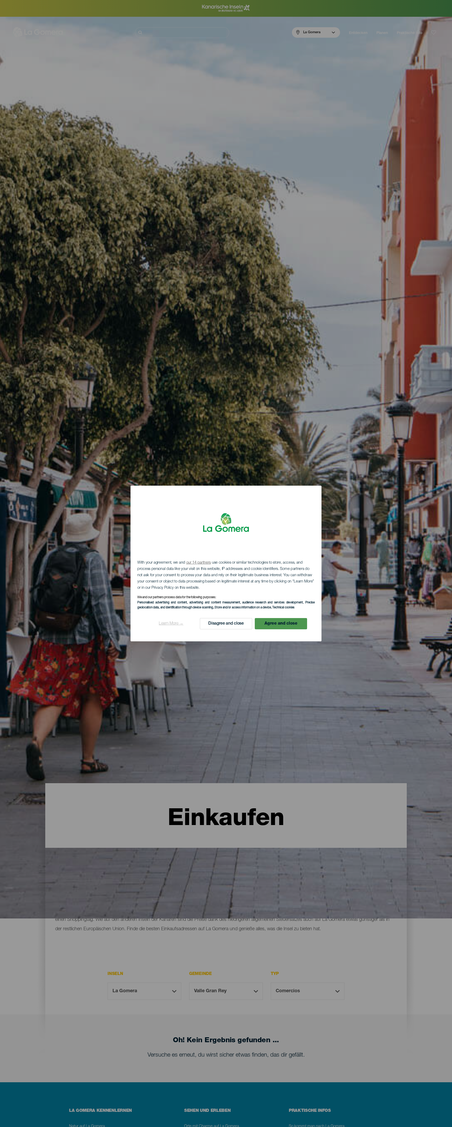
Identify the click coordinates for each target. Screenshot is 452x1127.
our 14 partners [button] (198, 563)
